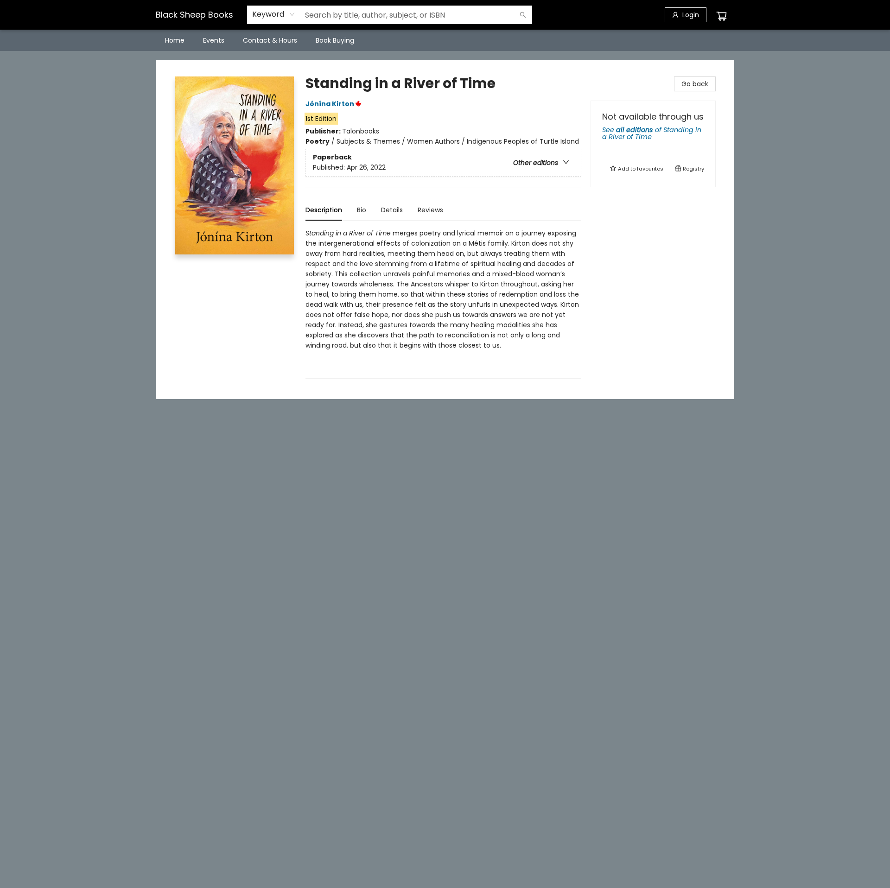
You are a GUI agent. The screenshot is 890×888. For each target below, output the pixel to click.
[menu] (445, 40)
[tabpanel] (443, 303)
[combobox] (273, 14)
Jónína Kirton (329, 103)
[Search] (523, 15)
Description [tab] (323, 210)
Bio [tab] (361, 210)
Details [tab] (392, 210)
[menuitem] (175, 40)
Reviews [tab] (430, 210)
